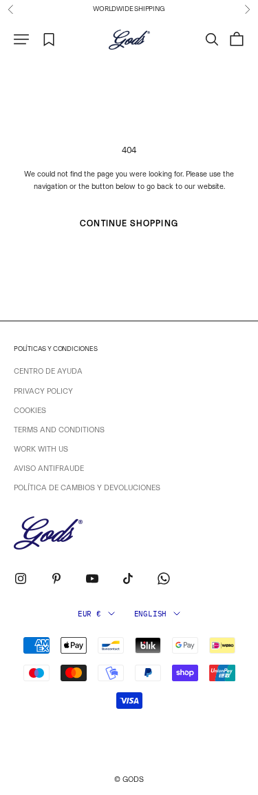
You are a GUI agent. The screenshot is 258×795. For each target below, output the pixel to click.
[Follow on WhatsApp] (164, 578)
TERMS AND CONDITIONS (59, 429)
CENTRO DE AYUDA (48, 371)
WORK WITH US (41, 449)
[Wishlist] (49, 39)
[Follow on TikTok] (128, 578)
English (150, 613)
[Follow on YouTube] (92, 578)
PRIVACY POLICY (43, 391)
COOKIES (30, 410)
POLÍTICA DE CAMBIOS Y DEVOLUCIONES (87, 487)
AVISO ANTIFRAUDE (49, 468)
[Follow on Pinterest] (56, 578)
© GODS (129, 779)
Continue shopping (129, 223)
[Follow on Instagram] (21, 578)
